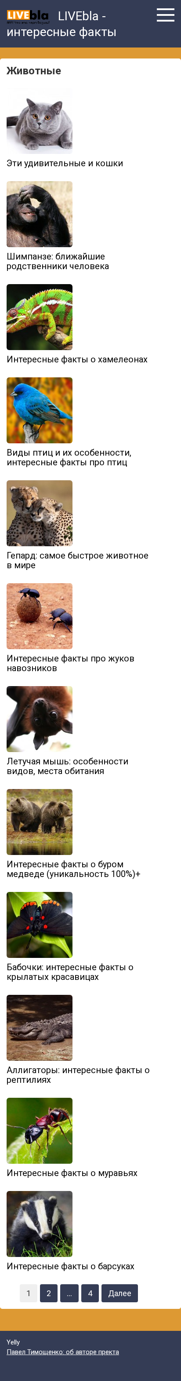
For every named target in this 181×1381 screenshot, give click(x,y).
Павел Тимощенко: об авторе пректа (63, 1352)
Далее (119, 1293)
